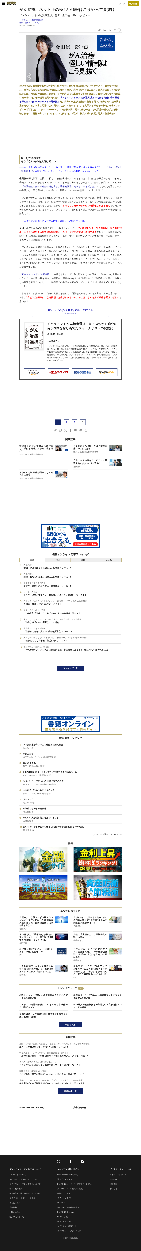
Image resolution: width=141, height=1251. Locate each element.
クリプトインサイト (65, 1221)
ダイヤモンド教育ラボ (66, 1226)
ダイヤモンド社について (121, 1169)
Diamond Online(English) (67, 1174)
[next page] (83, 422)
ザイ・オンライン (64, 1198)
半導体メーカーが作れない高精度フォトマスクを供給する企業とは (97, 996)
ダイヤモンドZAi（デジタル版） (70, 1188)
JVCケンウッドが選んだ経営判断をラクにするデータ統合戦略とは (43, 996)
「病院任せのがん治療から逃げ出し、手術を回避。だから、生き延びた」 (59, 186)
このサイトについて (18, 1174)
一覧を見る (70, 1024)
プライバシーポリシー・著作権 (22, 1198)
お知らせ (113, 1188)
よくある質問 (15, 1202)
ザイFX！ (61, 1202)
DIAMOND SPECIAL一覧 (31, 1107)
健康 (21, 22)
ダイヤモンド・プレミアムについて (24, 1179)
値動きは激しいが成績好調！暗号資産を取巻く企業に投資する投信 (43, 1015)
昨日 (58, 559)
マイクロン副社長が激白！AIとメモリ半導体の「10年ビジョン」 (43, 1006)
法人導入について (17, 1216)
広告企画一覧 (79, 1107)
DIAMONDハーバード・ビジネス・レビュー (75, 1184)
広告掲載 (13, 1207)
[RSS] (82, 1162)
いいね (109, 559)
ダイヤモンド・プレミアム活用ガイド (25, 1184)
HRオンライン (63, 1216)
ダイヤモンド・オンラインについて (25, 1169)
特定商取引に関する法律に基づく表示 (25, 1193)
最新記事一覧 (70, 1090)
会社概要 (113, 1179)
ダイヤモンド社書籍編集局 (31, 19)
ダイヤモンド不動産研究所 (68, 1207)
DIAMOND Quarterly (65, 1212)
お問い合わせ (15, 1212)
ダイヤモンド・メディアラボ (69, 1230)
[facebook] (70, 1162)
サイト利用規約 (16, 1188)
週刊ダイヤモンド (64, 1179)
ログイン (121, 3)
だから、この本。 (32, 22)
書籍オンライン (63, 1193)
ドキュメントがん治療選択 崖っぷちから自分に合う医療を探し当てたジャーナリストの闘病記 (82, 325)
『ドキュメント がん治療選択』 (35, 274)
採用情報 (113, 1184)
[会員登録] (133, 3)
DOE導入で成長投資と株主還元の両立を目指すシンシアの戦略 (97, 1006)
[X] (58, 1162)
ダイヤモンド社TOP (118, 1174)
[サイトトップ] (11, 3)
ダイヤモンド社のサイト (68, 1169)
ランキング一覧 (70, 668)
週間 (83, 559)
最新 (32, 559)
